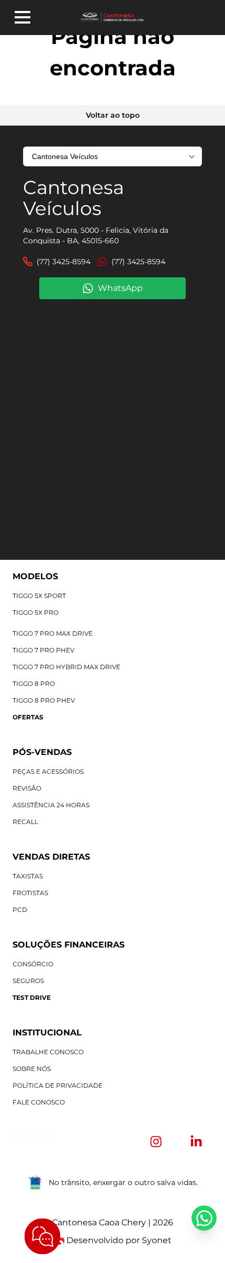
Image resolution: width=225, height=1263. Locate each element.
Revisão (27, 788)
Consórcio (33, 964)
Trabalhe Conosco (48, 1052)
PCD (20, 910)
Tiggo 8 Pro (34, 683)
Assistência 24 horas (51, 805)
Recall (25, 822)
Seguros (28, 981)
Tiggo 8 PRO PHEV (44, 700)
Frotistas (30, 893)
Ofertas (28, 717)
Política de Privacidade (58, 1085)
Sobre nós (32, 1069)
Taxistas (28, 876)
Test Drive (32, 997)
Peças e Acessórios (48, 771)
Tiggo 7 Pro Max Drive (53, 633)
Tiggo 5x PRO (36, 612)
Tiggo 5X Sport (39, 596)
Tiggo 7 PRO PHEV (43, 650)
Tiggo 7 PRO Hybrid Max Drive (66, 667)
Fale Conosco (39, 1102)
